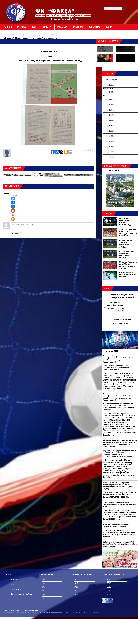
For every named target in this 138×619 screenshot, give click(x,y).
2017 (76, 583)
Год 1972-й (110, 115)
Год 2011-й (110, 157)
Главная (6, 35)
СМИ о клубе (16, 35)
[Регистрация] (134, 9)
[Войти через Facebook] (13, 207)
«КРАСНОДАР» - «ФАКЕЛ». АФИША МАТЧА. (127, 274)
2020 (43, 594)
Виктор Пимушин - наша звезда (77, 175)
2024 (43, 579)
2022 (43, 587)
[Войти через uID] (13, 199)
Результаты (118, 319)
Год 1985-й (110, 99)
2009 (109, 594)
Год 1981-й (51, 35)
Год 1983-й (110, 131)
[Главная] (16, 12)
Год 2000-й (110, 136)
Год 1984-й (110, 92)
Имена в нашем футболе (21, 594)
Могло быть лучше (115, 305)
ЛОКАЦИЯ (15, 584)
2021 (43, 591)
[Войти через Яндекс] (13, 211)
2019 (43, 598)
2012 (109, 583)
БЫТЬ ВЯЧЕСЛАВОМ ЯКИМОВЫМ (125, 49)
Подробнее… (116, 388)
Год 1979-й (110, 146)
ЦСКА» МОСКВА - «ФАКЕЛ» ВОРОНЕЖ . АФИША (127, 243)
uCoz (39, 612)
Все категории (111, 79)
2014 (76, 594)
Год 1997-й (110, 110)
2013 (109, 579)
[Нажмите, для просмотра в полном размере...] (50, 104)
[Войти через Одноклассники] (13, 219)
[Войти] (128, 9)
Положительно (113, 302)
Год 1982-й (110, 104)
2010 (109, 591)
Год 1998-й (110, 120)
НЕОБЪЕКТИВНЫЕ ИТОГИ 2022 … (105, 48)
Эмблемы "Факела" (11, 175)
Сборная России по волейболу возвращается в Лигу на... (128, 265)
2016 (76, 587)
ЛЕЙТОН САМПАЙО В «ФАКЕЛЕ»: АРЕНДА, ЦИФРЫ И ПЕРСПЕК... (128, 232)
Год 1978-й (110, 141)
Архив (128, 319)
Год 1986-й (110, 85)
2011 (109, 587)
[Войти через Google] (13, 215)
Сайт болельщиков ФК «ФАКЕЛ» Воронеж (21, 610)
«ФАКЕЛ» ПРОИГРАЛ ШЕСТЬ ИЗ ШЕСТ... (101, 58)
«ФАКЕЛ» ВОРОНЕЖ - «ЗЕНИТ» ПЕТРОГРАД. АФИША (125, 222)
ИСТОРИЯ (15, 580)
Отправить (16, 233)
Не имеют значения (115, 308)
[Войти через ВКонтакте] (13, 203)
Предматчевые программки (34, 35)
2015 (76, 591)
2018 (76, 579)
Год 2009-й (110, 152)
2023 (43, 583)
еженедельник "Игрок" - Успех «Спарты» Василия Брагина (75, 612)
